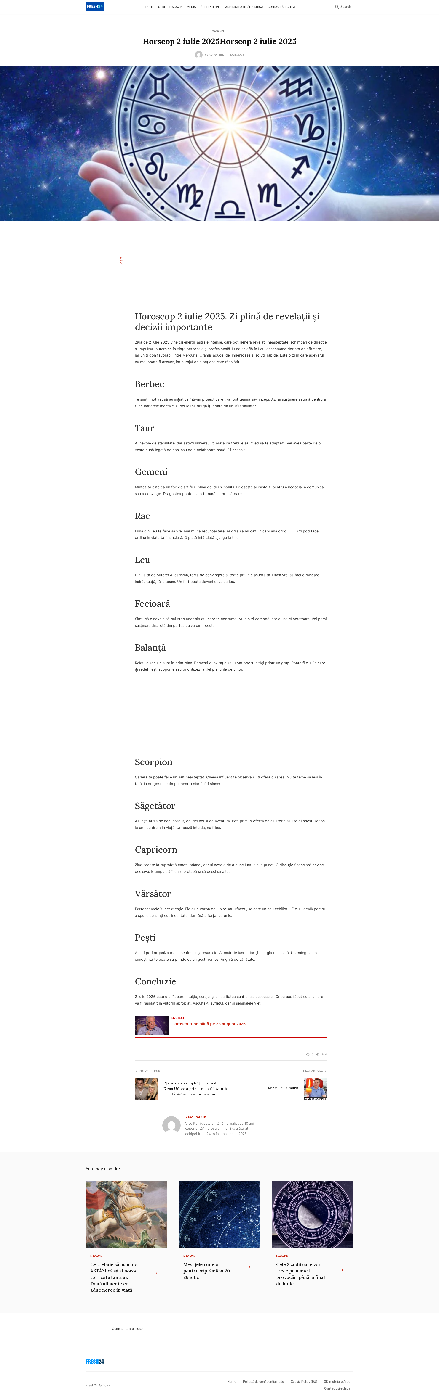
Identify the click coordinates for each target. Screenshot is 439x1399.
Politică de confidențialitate (263, 1382)
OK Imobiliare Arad (337, 1382)
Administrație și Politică (244, 6)
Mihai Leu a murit (283, 1088)
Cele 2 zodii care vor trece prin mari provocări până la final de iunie (300, 1273)
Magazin (175, 6)
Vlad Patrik (214, 54)
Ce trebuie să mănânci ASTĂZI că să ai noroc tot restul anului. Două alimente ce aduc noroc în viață (114, 1277)
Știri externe (211, 6)
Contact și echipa (281, 6)
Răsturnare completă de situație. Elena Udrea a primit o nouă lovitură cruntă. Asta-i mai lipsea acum (195, 1088)
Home (149, 6)
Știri (161, 6)
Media (191, 6)
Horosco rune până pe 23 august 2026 (208, 1024)
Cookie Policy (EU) (304, 1382)
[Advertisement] (231, 265)
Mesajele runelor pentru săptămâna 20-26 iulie (207, 1270)
